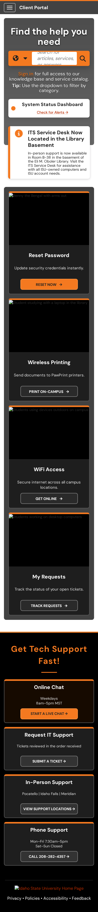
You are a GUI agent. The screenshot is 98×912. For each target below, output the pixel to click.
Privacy (14, 898)
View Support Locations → (49, 809)
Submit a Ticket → (49, 761)
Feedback (81, 898)
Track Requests (49, 605)
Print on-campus (49, 391)
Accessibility (55, 898)
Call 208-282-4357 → (49, 856)
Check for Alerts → (52, 112)
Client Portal (33, 7)
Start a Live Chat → (49, 713)
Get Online (49, 498)
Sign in (25, 74)
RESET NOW (49, 284)
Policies (32, 898)
